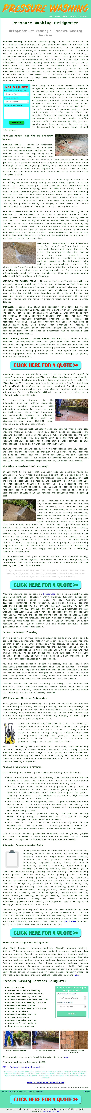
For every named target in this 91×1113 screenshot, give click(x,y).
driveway (60, 284)
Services (39, 1092)
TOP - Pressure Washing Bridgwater (23, 1067)
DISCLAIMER (82, 16)
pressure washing (56, 223)
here (77, 975)
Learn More (48, 1111)
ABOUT (64, 16)
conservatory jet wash (50, 881)
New (25, 1092)
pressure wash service (74, 893)
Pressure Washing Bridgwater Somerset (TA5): (29, 42)
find (12, 948)
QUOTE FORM (70, 921)
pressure (72, 813)
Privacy (87, 1092)
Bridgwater (49, 594)
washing (48, 348)
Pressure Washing (15, 1092)
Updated (31, 1092)
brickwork (69, 328)
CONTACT (73, 16)
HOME (50, 16)
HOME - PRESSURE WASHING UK (45, 1082)
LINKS (57, 16)
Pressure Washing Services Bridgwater (34, 981)
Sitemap (4, 1092)
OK (57, 1111)
